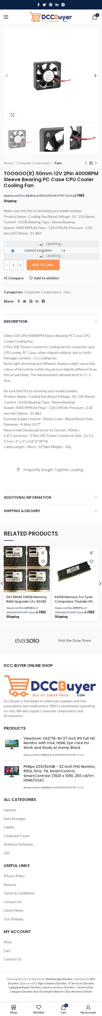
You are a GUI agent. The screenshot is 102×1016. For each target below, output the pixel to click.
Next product (95, 162)
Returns (10, 884)
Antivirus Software (18, 844)
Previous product (85, 162)
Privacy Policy (14, 876)
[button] (43, 552)
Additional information (27, 497)
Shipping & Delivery (22, 510)
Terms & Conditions (19, 893)
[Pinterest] (51, 4)
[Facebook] (38, 4)
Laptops (10, 810)
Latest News (14, 910)
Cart (7, 950)
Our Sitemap (13, 919)
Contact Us (13, 902)
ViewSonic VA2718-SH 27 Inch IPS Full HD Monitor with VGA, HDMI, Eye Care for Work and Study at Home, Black (59, 743)
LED (7, 853)
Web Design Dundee (59, 979)
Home (8, 163)
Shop (8, 942)
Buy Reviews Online (79, 991)
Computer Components (33, 163)
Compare (16, 278)
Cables (9, 827)
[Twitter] (44, 4)
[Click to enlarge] (12, 115)
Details (69, 195)
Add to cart (43, 265)
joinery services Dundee (59, 987)
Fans (58, 163)
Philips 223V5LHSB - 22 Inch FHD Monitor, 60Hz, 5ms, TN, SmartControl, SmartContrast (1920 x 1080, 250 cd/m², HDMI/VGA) (60, 773)
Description (15, 321)
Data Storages (15, 818)
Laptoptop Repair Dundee (25, 987)
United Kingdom (38, 250)
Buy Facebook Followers (49, 991)
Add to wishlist (46, 278)
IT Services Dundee (81, 983)
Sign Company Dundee (52, 983)
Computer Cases (17, 836)
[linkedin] (57, 4)
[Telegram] (63, 4)
